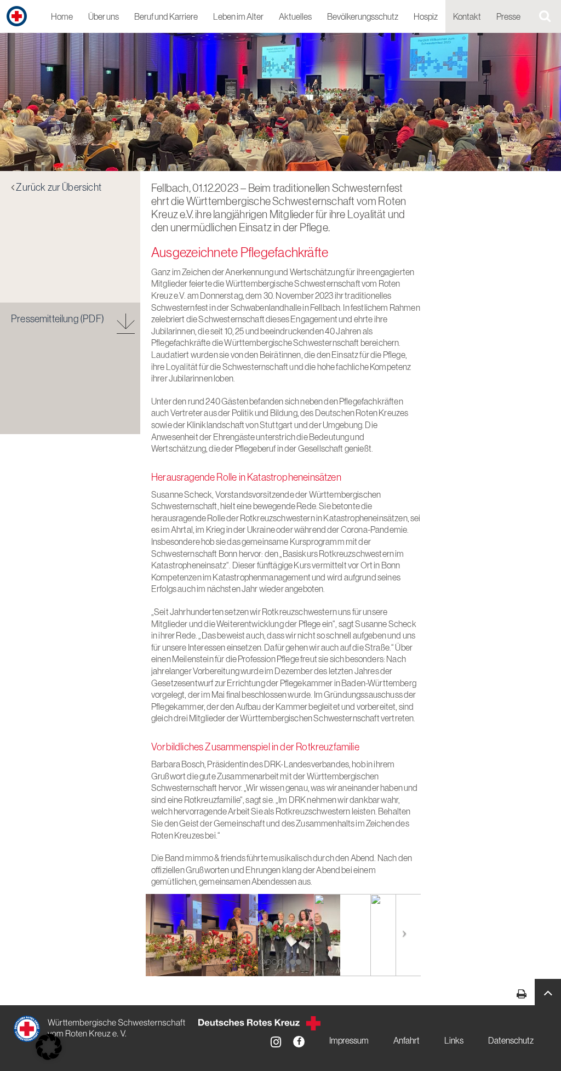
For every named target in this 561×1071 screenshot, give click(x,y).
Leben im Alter (238, 17)
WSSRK (100, 1029)
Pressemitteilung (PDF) (57, 319)
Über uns (103, 17)
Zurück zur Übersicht (58, 188)
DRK (259, 1023)
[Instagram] (276, 1041)
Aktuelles (295, 17)
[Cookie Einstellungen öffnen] (49, 1047)
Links (453, 1040)
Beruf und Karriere (166, 17)
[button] (548, 992)
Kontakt (467, 17)
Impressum (349, 1040)
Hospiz (426, 17)
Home (62, 17)
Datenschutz (511, 1040)
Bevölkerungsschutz (362, 17)
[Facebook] (299, 1041)
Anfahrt (406, 1040)
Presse (508, 17)
